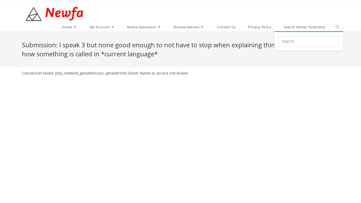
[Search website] (337, 27)
